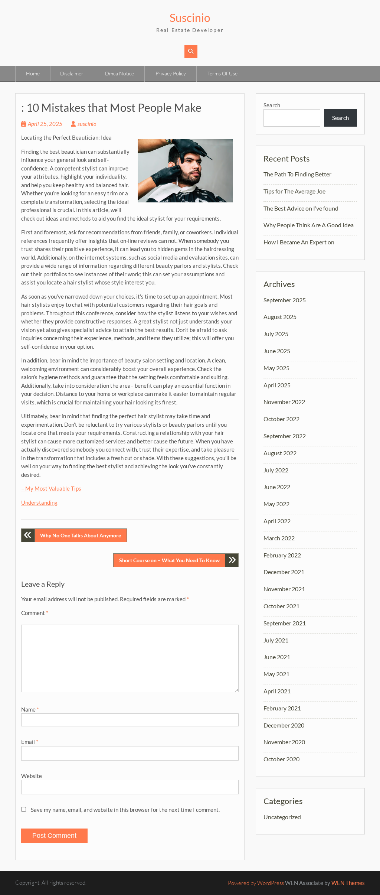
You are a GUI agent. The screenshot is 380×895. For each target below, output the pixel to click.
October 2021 (281, 605)
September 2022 (284, 435)
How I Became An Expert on (298, 241)
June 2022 (276, 486)
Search (271, 105)
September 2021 (284, 622)
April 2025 (277, 384)
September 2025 (284, 299)
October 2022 (281, 418)
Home (33, 73)
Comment (34, 612)
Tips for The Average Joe (294, 191)
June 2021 (276, 656)
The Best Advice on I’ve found (300, 208)
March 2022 (279, 537)
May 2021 (276, 673)
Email (29, 741)
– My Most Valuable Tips (51, 488)
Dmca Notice (119, 73)
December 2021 (283, 571)
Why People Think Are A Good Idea (308, 224)
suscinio (87, 123)
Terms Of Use (222, 73)
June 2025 (276, 350)
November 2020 (284, 741)
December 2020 (283, 725)
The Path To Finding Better (297, 174)
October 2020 (281, 758)
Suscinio (190, 17)
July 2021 (275, 640)
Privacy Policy (170, 73)
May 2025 (276, 367)
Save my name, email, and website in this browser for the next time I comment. (125, 809)
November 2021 (284, 588)
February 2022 (282, 555)
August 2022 (280, 452)
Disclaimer (71, 73)
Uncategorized (282, 816)
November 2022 (284, 401)
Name (30, 709)
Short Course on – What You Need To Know (169, 560)
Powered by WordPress (256, 882)
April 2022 (277, 520)
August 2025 (280, 316)
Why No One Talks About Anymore (80, 535)
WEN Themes (348, 882)
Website (31, 775)
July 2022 (275, 469)
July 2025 (275, 333)
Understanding (39, 502)
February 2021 (282, 708)
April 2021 (277, 690)
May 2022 (276, 503)
